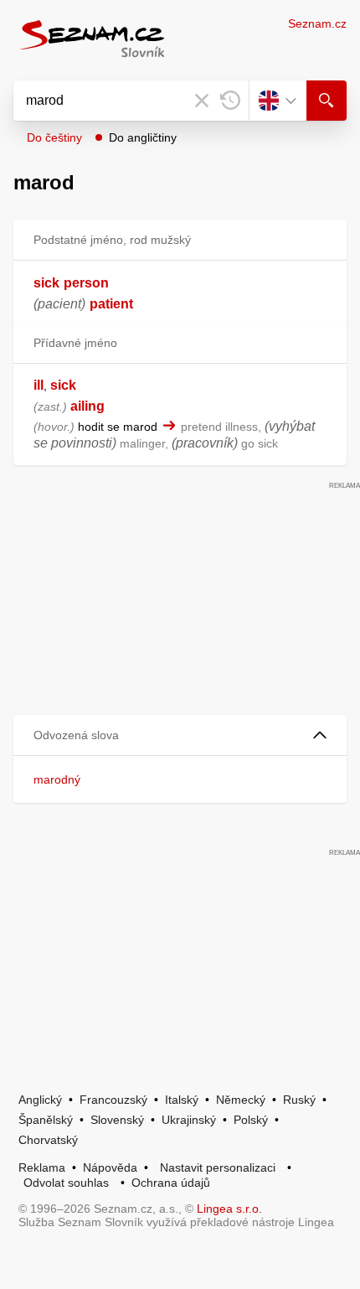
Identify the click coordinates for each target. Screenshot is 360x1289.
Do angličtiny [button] (143, 137)
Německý (240, 1099)
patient (111, 304)
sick (46, 283)
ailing (87, 406)
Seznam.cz (317, 23)
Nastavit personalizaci (217, 1167)
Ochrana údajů (170, 1182)
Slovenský (117, 1119)
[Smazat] (202, 100)
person (86, 283)
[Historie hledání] (230, 100)
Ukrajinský (189, 1119)
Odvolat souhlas (66, 1182)
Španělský (45, 1119)
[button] (180, 735)
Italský (181, 1099)
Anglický (40, 1099)
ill (38, 385)
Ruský (299, 1099)
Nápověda (110, 1167)
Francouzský (113, 1099)
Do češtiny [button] (54, 137)
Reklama (41, 1167)
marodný (56, 779)
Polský (251, 1119)
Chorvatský (48, 1140)
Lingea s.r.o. (229, 1208)
